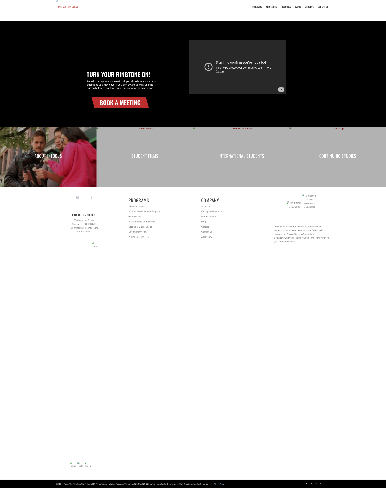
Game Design (135, 216)
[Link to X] (311, 483)
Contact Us (206, 231)
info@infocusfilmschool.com (84, 227)
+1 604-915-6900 (84, 231)
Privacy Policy (219, 484)
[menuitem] (257, 7)
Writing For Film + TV (138, 236)
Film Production (136, 206)
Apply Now (206, 236)
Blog (203, 221)
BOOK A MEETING (120, 102)
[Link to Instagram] (316, 483)
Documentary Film (137, 231)
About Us (205, 206)
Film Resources (209, 216)
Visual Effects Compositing (141, 221)
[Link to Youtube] (320, 483)
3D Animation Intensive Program (144, 211)
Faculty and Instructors (212, 211)
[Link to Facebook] (307, 483)
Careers (205, 226)
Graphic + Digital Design (140, 226)
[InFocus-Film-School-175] (67, 7)
